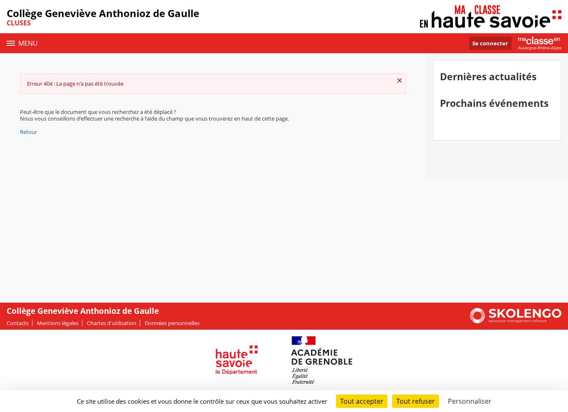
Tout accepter (361, 401)
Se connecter (490, 43)
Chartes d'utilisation (111, 323)
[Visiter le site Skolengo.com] (515, 321)
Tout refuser (415, 401)
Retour (28, 132)
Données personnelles (172, 323)
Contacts (18, 323)
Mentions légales (58, 323)
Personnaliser (469, 401)
